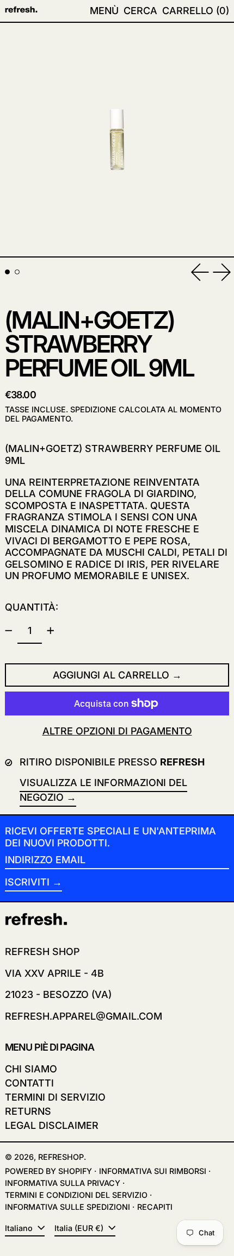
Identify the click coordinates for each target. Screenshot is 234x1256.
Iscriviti (27, 882)
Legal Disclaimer (51, 1125)
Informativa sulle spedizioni (67, 1206)
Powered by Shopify (48, 1171)
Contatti (29, 1083)
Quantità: (31, 607)
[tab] (7, 271)
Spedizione (93, 409)
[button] (140, 11)
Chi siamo (31, 1069)
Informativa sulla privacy (62, 1183)
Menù (104, 10)
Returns (28, 1111)
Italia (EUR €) (80, 1228)
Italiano (20, 1228)
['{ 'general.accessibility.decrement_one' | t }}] (8, 630)
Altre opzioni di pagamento (117, 731)
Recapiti (155, 1206)
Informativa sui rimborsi (152, 1171)
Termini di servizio (55, 1097)
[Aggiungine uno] (50, 630)
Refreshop (61, 1156)
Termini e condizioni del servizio (76, 1195)
